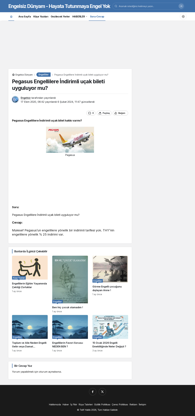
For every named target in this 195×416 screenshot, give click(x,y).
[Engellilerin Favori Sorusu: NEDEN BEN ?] (70, 333)
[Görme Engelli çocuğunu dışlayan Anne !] (110, 284)
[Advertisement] (97, 44)
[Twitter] (102, 391)
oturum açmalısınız (50, 371)
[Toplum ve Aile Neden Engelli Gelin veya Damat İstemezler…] (30, 333)
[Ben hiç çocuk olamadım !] (70, 284)
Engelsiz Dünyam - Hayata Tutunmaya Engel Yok (59, 6)
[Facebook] (92, 391)
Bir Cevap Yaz (23, 365)
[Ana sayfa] (11, 16)
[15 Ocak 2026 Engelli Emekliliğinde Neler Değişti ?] (110, 333)
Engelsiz (26, 97)
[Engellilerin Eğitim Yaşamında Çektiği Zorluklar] (30, 284)
